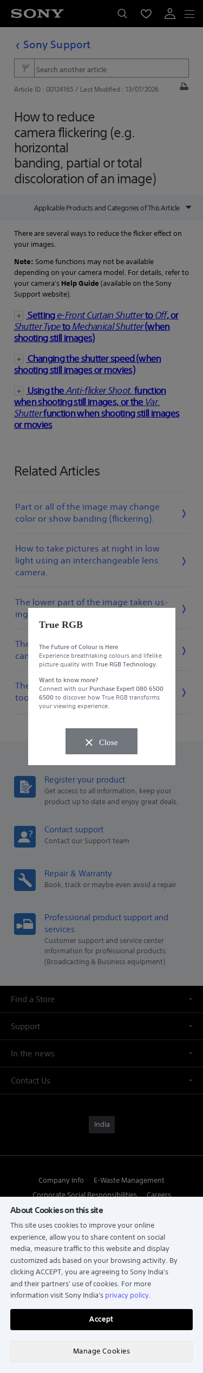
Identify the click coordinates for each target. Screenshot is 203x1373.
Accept (101, 1319)
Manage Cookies (101, 1351)
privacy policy (127, 1295)
